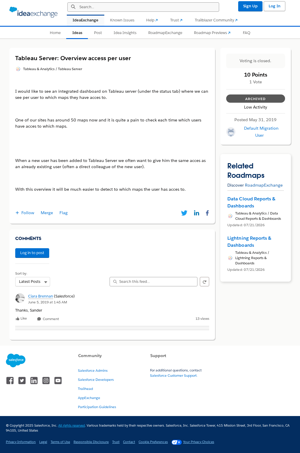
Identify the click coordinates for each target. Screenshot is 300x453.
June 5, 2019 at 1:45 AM (47, 302)
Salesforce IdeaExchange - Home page (33, 12)
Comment (50, 319)
